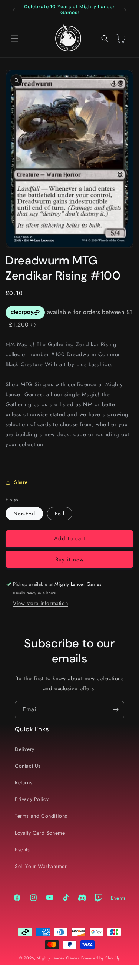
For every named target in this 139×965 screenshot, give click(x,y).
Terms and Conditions (41, 815)
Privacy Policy (32, 799)
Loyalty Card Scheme (40, 833)
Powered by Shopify (100, 958)
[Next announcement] (125, 9)
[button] (15, 38)
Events (22, 849)
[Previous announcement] (14, 9)
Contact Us (28, 765)
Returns (23, 782)
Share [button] (21, 482)
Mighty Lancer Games (58, 958)
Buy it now (69, 559)
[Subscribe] (115, 709)
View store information (40, 603)
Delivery (24, 749)
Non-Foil (24, 513)
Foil (59, 513)
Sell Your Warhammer (41, 866)
